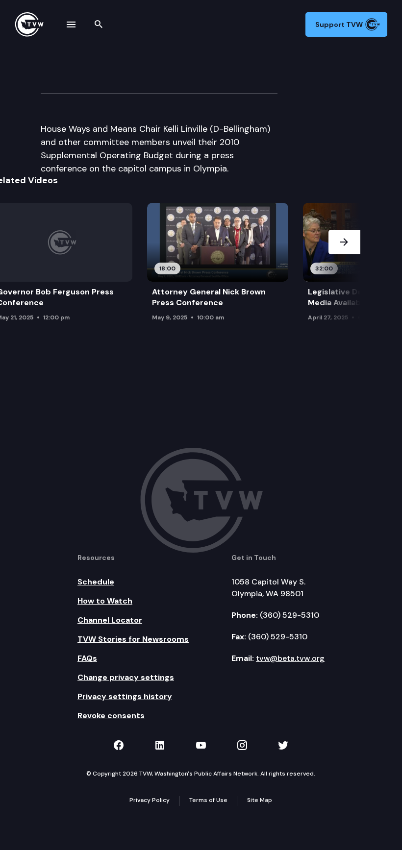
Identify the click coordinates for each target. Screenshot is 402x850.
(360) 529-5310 (289, 615)
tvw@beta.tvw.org (290, 658)
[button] (344, 270)
